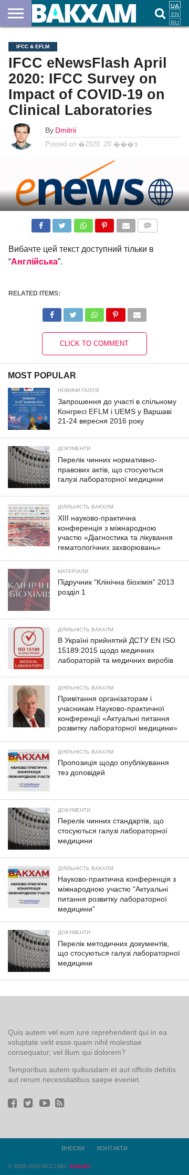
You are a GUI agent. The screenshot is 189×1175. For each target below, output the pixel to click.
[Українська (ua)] (175, 4)
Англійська (34, 261)
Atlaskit (79, 1166)
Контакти (112, 1148)
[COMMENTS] (148, 222)
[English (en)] (175, 13)
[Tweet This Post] (61, 222)
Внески (73, 1148)
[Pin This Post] (104, 222)
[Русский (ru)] (175, 21)
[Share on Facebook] (41, 222)
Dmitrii (65, 130)
